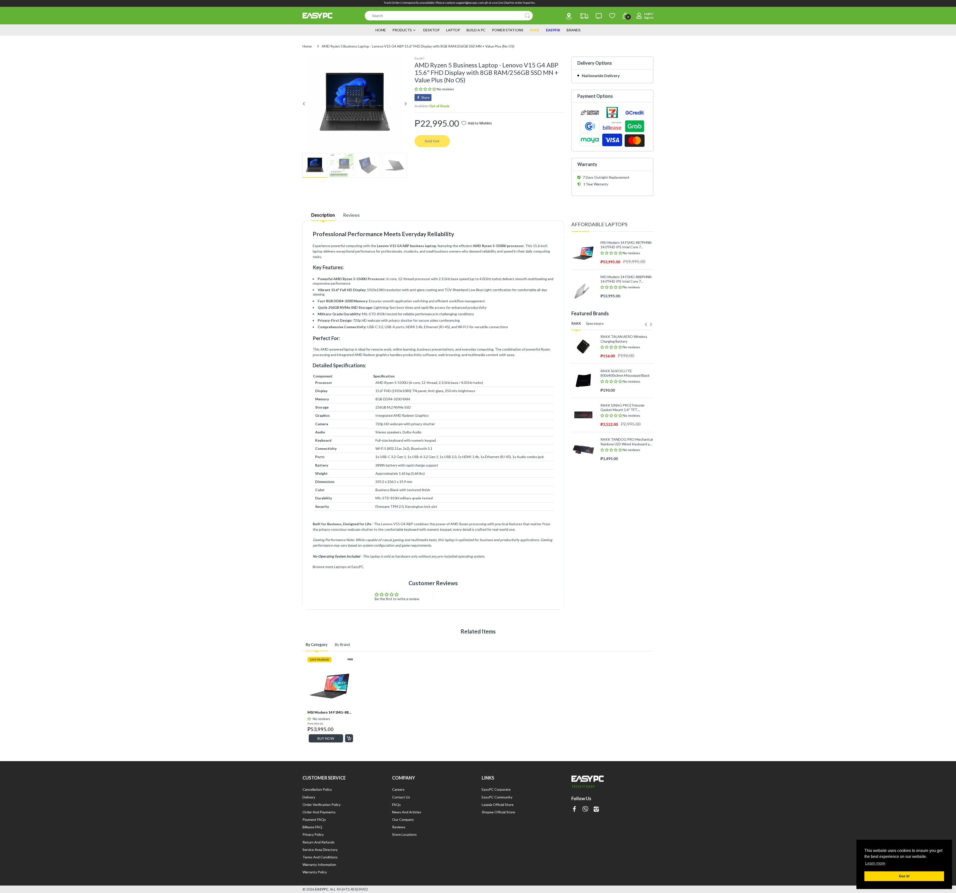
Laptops (340, 567)
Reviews (351, 215)
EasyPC (419, 58)
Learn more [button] (875, 863)
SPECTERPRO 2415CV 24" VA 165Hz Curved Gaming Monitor (624, 500)
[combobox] (449, 15)
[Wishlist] (612, 15)
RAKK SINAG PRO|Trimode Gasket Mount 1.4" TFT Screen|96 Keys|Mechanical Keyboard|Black (622, 407)
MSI (350, 659)
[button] (426, 89)
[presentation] (646, 324)
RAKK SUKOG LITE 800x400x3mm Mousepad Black (625, 373)
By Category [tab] (316, 644)
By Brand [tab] (342, 644)
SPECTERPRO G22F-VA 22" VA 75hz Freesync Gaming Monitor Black (625, 465)
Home (307, 46)
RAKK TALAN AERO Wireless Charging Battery (623, 338)
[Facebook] (574, 809)
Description (323, 215)
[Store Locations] (568, 16)
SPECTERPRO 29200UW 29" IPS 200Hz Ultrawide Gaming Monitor (626, 534)
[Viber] (585, 809)
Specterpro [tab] (595, 323)
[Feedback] (599, 16)
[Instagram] (596, 809)
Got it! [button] (904, 876)
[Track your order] (584, 16)
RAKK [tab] (576, 323)
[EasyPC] (317, 15)
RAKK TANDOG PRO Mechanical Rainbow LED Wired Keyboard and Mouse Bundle (627, 441)
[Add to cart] (349, 738)
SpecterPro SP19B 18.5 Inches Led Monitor (624, 568)
